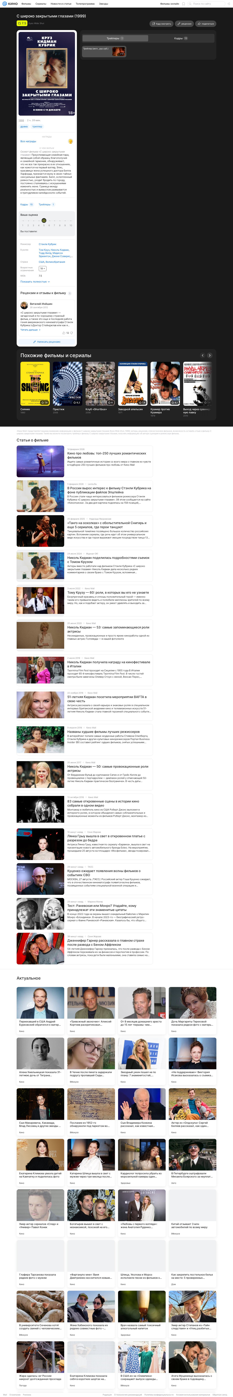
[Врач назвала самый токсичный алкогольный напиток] (142, 1314)
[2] (28, 225)
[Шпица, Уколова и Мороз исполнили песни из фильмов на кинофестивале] (142, 1264)
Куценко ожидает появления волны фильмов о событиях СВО (104, 873)
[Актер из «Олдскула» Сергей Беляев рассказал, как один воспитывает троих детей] (192, 1112)
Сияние (25, 409)
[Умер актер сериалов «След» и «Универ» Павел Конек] (40, 1213)
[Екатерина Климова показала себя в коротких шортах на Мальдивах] (91, 1365)
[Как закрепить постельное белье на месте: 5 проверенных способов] (192, 1264)
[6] (50, 225)
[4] (39, 225)
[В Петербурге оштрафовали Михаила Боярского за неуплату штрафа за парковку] (192, 1162)
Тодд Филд (45, 253)
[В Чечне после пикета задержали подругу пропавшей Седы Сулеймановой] (91, 1061)
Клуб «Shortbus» (96, 409)
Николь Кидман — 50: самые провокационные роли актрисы (107, 769)
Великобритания (55, 261)
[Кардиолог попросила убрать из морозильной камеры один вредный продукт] (142, 1162)
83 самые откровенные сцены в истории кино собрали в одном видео (103, 803)
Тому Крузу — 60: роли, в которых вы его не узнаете (108, 592)
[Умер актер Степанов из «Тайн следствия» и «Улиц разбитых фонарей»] (192, 1314)
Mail (5, 1395)
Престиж (59, 409)
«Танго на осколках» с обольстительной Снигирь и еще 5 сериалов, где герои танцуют (106, 525)
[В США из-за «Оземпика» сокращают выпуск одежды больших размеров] (142, 1365)
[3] (34, 225)
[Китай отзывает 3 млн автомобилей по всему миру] (192, 1213)
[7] (55, 225)
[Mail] (5, 4)
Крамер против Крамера (160, 411)
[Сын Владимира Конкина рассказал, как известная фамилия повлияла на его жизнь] (142, 1112)
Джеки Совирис (61, 256)
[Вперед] (210, 355)
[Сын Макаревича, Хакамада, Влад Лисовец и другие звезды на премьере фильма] (40, 1112)
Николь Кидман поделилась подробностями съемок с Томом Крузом (108, 560)
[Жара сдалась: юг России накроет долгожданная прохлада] (40, 1365)
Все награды (28, 141)
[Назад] (203, 355)
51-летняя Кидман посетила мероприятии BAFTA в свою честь (107, 699)
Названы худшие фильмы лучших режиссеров (103, 732)
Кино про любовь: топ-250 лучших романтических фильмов (106, 455)
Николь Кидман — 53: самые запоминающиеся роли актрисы (108, 629)
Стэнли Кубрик (47, 244)
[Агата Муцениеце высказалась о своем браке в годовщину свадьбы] (192, 1365)
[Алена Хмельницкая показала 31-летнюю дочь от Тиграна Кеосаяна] (40, 1061)
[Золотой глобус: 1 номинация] (70, 141)
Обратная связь (220, 1395)
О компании (15, 1395)
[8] (60, 225)
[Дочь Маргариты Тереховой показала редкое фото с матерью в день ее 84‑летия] (192, 1010)
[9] (65, 225)
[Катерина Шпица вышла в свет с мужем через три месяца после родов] (91, 1162)
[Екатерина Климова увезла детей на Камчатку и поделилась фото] (40, 1162)
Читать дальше (29, 329)
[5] (44, 225)
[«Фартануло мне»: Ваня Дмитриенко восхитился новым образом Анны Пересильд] (91, 1264)
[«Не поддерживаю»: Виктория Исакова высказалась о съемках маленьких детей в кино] (192, 1061)
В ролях (24, 249)
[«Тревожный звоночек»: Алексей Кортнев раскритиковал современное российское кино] (91, 1010)
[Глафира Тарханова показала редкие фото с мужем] (40, 1264)
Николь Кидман (60, 249)
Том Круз (44, 249)
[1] (23, 225)
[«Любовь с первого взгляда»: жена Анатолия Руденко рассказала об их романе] (142, 1213)
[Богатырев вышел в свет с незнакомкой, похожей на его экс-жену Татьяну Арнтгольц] (91, 1213)
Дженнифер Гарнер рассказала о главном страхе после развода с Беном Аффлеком (105, 943)
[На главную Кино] (12, 4)
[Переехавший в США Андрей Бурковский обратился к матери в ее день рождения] (40, 1010)
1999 (21, 120)
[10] (71, 225)
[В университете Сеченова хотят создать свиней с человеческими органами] (40, 1314)
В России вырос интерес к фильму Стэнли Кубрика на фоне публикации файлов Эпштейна (109, 490)
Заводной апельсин (130, 409)
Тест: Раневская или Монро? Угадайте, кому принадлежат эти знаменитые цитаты (101, 908)
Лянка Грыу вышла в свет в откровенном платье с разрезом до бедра (106, 838)
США (41, 261)
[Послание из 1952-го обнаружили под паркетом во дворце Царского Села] (91, 1112)
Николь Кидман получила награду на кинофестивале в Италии (108, 664)
